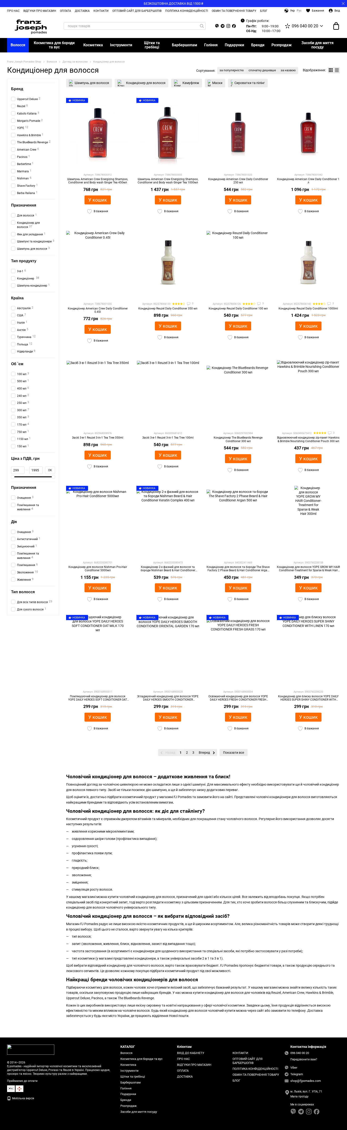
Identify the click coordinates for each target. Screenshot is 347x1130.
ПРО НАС (13, 11)
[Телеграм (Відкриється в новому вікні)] (222, 26)
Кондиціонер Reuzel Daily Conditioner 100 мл (238, 308)
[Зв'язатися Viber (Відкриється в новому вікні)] (217, 26)
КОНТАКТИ (101, 11)
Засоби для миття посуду (317, 45)
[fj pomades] (30, 1049)
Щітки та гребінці (152, 45)
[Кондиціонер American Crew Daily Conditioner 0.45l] (97, 262)
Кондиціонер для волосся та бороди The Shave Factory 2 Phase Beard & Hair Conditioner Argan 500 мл (238, 570)
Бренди (257, 45)
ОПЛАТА (65, 11)
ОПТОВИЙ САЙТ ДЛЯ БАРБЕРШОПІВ (136, 11)
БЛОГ (263, 11)
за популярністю (232, 70)
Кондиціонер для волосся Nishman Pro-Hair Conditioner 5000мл (97, 568)
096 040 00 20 (305, 26)
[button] (343, 3)
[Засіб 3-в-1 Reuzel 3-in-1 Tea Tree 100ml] (168, 391)
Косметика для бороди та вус (54, 45)
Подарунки (234, 45)
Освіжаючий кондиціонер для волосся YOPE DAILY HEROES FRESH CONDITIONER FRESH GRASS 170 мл (238, 700)
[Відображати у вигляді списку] (337, 70)
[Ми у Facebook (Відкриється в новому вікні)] (234, 26)
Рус (299, 10)
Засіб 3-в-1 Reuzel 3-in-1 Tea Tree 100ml (168, 437)
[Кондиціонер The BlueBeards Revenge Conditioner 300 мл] (238, 391)
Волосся (18, 45)
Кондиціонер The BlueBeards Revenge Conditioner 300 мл (238, 439)
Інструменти (121, 45)
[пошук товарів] (202, 26)
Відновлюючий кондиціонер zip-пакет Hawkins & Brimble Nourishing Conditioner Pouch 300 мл (308, 439)
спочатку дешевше (262, 70)
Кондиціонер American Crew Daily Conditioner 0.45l (98, 310)
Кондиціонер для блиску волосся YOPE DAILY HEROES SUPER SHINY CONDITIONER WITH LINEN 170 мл (308, 700)
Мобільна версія (22, 1098)
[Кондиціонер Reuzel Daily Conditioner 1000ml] (308, 262)
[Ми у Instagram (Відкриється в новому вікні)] (228, 26)
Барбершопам (184, 45)
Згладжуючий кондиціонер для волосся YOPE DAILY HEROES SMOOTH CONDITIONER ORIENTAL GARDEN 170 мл (168, 700)
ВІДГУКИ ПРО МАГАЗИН (39, 11)
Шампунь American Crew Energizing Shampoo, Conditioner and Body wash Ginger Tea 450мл (97, 181)
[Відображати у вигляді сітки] (331, 70)
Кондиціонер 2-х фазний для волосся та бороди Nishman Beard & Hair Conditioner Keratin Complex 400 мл (168, 570)
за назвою (288, 70)
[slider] (12, 476)
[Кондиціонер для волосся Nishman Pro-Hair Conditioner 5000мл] (97, 521)
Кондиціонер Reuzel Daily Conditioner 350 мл (167, 308)
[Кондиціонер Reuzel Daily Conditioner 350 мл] (168, 262)
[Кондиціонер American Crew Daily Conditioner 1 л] (308, 133)
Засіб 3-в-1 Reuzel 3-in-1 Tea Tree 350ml (97, 437)
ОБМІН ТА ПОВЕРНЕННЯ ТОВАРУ (234, 11)
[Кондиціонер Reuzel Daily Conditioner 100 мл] (238, 262)
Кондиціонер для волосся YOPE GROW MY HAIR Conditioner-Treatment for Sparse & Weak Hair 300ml (308, 570)
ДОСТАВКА (82, 11)
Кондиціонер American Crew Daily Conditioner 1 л (308, 181)
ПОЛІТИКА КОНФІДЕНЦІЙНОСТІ (186, 11)
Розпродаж (281, 45)
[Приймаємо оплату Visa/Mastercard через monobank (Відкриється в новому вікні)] (11, 1088)
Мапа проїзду (299, 1096)
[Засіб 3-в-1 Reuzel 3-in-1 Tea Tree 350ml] (97, 391)
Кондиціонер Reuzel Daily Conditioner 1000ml (308, 308)
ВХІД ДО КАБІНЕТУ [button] (190, 1053)
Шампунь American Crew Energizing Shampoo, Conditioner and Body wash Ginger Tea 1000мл (168, 181)
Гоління (211, 45)
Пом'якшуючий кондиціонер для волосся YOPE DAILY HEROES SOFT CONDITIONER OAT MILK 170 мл (97, 700)
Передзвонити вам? (303, 1059)
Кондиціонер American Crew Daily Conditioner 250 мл (238, 181)
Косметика (93, 45)
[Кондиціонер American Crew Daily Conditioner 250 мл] (238, 133)
